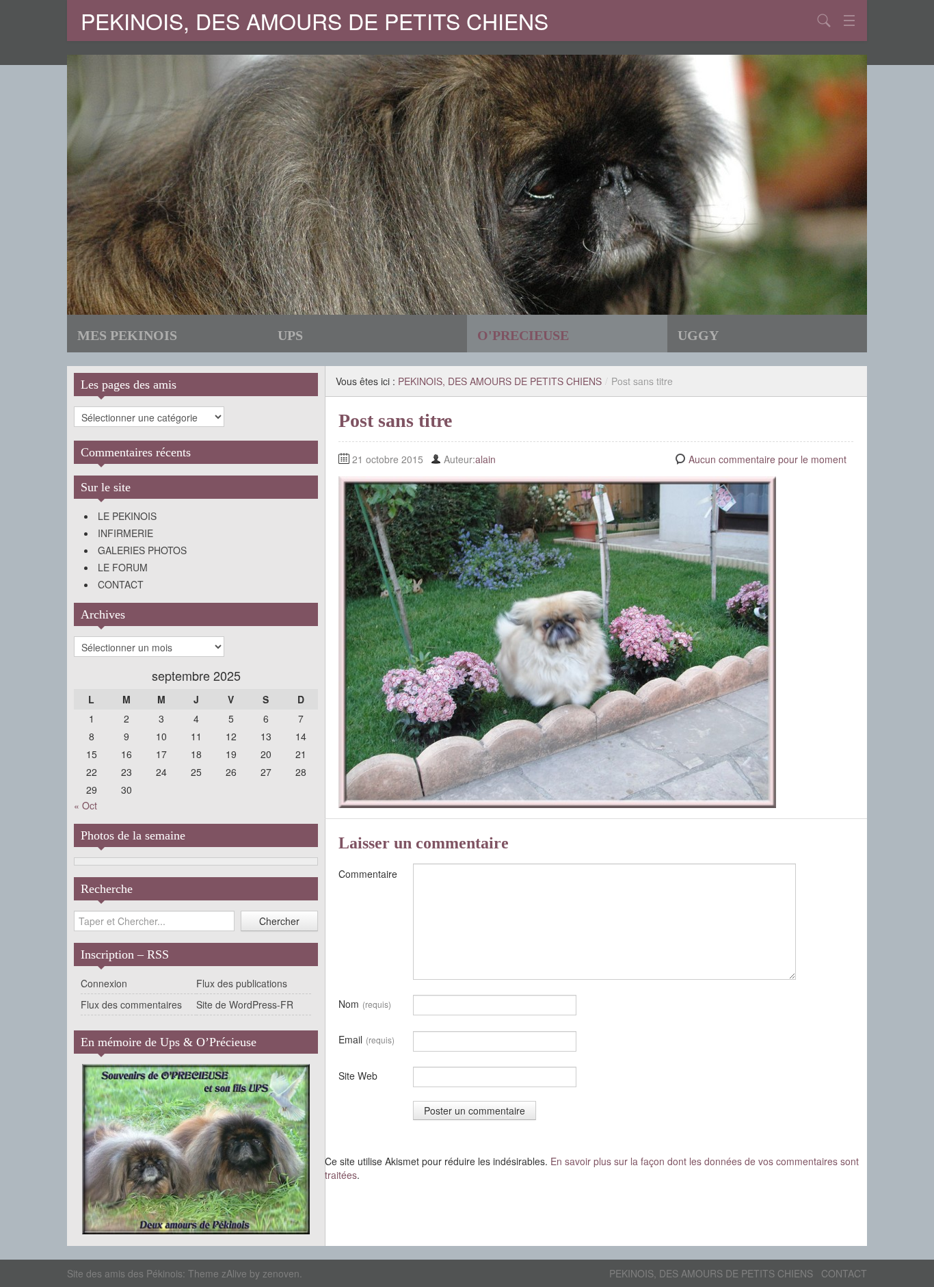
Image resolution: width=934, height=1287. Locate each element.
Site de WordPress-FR (244, 1004)
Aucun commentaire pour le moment (767, 459)
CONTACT (121, 584)
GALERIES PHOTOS (142, 550)
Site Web (357, 1075)
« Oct (85, 805)
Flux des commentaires (131, 1004)
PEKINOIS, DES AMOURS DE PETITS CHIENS (314, 20)
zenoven (281, 1273)
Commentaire (367, 874)
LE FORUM (123, 567)
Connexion (104, 983)
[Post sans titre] (557, 640)
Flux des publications (241, 983)
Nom (364, 1004)
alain (485, 459)
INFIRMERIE (125, 533)
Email (366, 1039)
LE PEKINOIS (127, 516)
